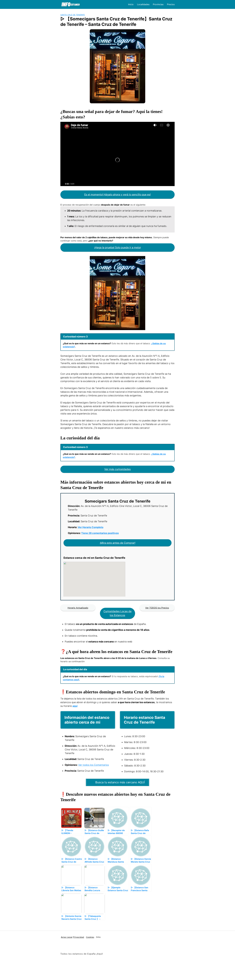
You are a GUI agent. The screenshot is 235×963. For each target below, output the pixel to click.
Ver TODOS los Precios (157, 607)
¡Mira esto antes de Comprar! (117, 542)
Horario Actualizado (78, 607)
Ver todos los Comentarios (93, 764)
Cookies (90, 937)
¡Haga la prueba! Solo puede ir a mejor (117, 247)
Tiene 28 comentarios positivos (100, 533)
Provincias (158, 4)
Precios (171, 4)
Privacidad (78, 937)
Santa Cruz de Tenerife (72, 15)
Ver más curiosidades (117, 469)
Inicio (131, 4)
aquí (75, 706)
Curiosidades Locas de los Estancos (117, 613)
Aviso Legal (66, 937)
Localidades (143, 4)
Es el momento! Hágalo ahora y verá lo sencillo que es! (117, 194)
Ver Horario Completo (90, 527)
